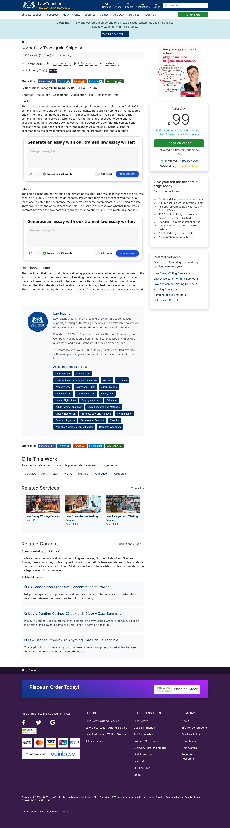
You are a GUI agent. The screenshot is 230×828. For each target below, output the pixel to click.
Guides (104, 14)
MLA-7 (68, 473)
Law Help (139, 761)
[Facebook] (25, 722)
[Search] (166, 5)
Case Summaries (144, 727)
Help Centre (189, 747)
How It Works (71, 14)
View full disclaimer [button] (113, 33)
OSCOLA (118, 14)
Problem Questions (146, 741)
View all (136, 488)
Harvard (83, 473)
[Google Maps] (53, 722)
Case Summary (61, 63)
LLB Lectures (142, 768)
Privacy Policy (29, 811)
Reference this (87, 63)
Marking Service (164, 289)
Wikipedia (119, 473)
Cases (32, 42)
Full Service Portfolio (167, 300)
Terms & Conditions (48, 811)
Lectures (90, 14)
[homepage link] (23, 42)
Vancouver (101, 473)
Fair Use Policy (191, 734)
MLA (55, 473)
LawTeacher (33, 14)
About (185, 721)
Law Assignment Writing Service (174, 284)
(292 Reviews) (189, 160)
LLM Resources (143, 754)
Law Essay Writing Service (171, 273)
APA (44, 473)
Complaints (189, 741)
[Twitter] (39, 722)
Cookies (65, 811)
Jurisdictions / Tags (129, 544)
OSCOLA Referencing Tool (150, 747)
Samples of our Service (169, 294)
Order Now (193, 14)
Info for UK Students (195, 727)
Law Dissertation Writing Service (175, 278)
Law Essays (141, 721)
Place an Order (185, 689)
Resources (52, 14)
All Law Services (96, 741)
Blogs (137, 774)
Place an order (179, 143)
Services (134, 14)
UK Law (53, 70)
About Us (150, 14)
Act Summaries (143, 734)
